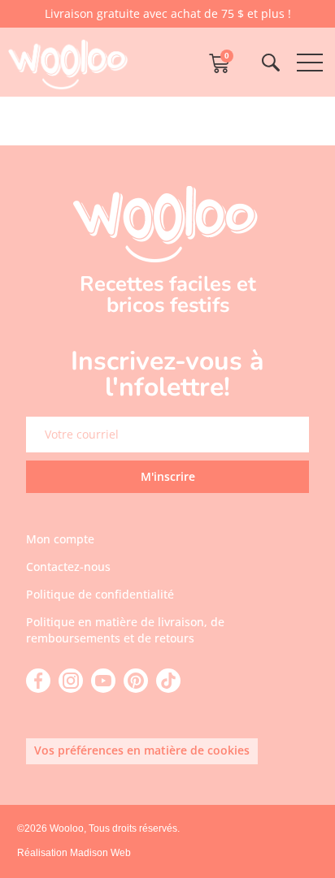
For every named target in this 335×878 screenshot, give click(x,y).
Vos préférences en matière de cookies (142, 750)
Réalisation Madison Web (74, 853)
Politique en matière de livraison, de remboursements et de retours (125, 630)
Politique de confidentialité (100, 594)
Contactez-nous (68, 566)
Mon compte (60, 539)
